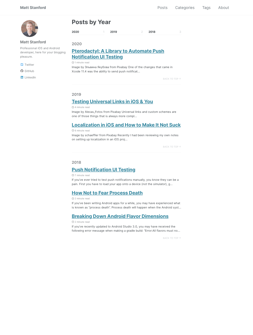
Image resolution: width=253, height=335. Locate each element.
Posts (162, 7)
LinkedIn (30, 77)
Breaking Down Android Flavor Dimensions (120, 216)
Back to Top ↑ (172, 78)
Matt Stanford (33, 7)
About (223, 7)
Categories (185, 7)
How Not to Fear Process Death (107, 193)
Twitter (29, 64)
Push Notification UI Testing (103, 169)
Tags (206, 7)
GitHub (29, 71)
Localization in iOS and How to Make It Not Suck (126, 125)
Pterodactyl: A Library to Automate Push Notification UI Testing (118, 54)
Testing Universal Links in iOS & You (112, 101)
